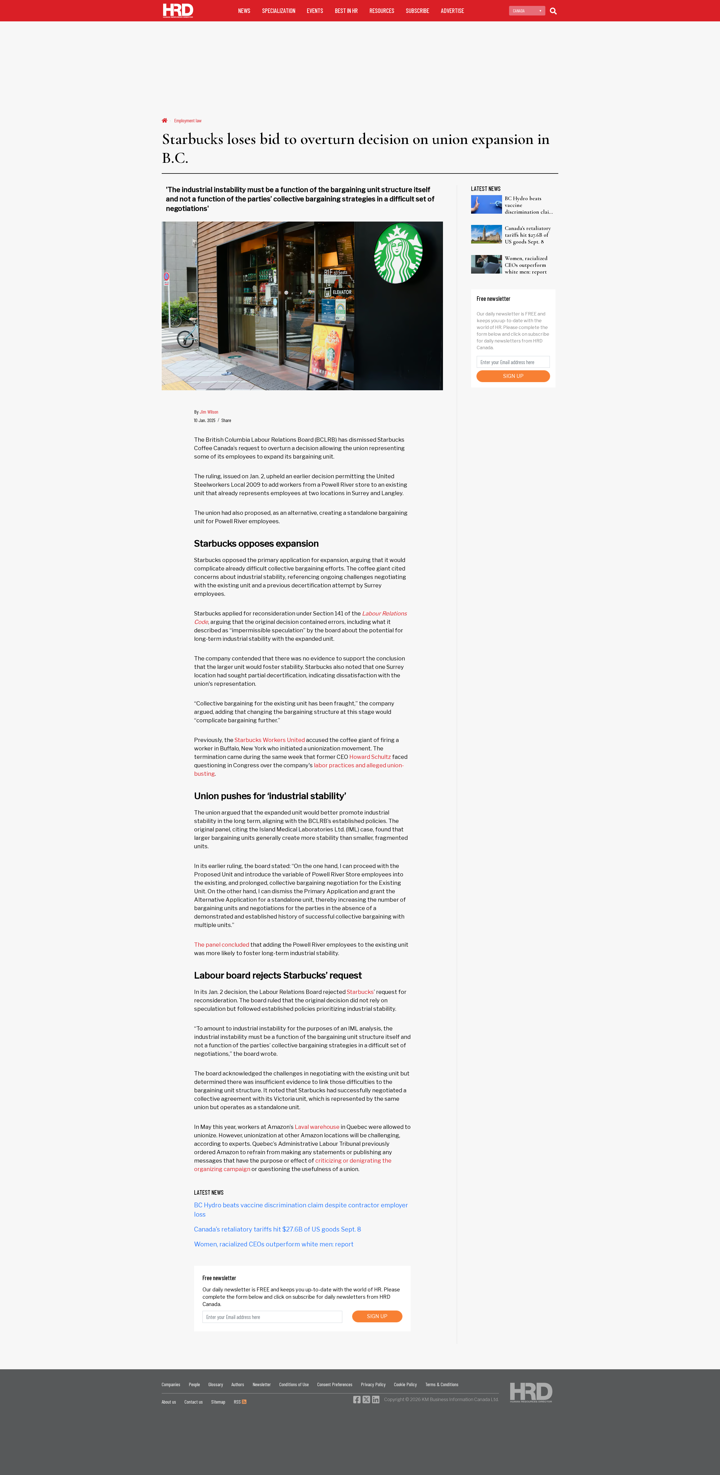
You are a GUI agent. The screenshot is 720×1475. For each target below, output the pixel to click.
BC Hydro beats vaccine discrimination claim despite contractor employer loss (529, 205)
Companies (171, 1384)
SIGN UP (377, 1316)
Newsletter (262, 1384)
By (206, 412)
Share (226, 420)
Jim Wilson (209, 412)
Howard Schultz (370, 757)
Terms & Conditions (441, 1384)
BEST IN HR (346, 10)
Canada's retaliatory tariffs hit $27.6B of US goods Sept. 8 (277, 1229)
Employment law (188, 120)
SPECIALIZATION (278, 10)
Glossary (215, 1384)
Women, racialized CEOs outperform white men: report (274, 1244)
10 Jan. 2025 (204, 420)
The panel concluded (221, 944)
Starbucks (360, 992)
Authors (237, 1384)
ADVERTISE (452, 10)
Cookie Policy (405, 1384)
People (194, 1384)
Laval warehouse (317, 1127)
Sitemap (218, 1402)
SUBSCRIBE (417, 10)
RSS (238, 1402)
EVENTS (315, 10)
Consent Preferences (334, 1384)
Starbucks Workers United (270, 740)
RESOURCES (382, 10)
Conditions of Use (294, 1384)
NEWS (244, 10)
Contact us (193, 1402)
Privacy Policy (373, 1384)
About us (169, 1402)
